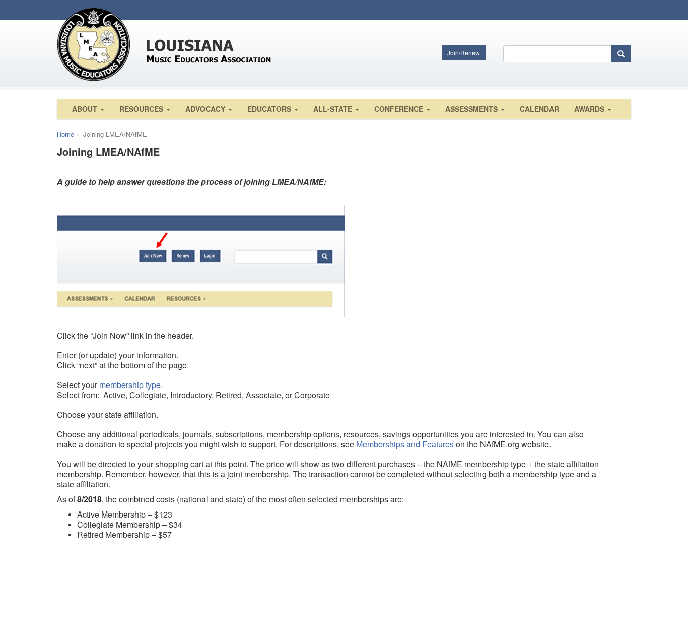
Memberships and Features (405, 444)
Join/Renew (463, 52)
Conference (399, 109)
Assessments (472, 109)
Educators (270, 109)
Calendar (539, 109)
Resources (142, 109)
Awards (590, 109)
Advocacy (206, 109)
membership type (130, 385)
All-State (333, 109)
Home (65, 134)
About (85, 109)
